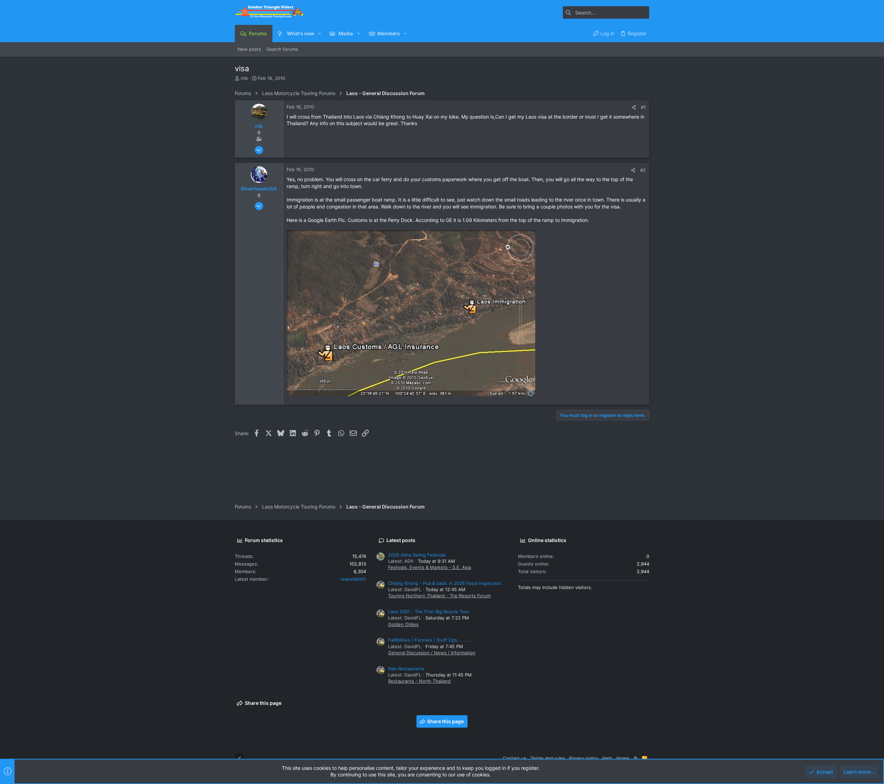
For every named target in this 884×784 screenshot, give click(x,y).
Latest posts (400, 540)
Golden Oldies (403, 624)
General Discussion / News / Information (431, 652)
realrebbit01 (353, 579)
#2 (643, 170)
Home (622, 758)
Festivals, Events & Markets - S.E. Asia (429, 567)
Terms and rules (547, 758)
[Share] (633, 107)
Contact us (514, 758)
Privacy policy (583, 758)
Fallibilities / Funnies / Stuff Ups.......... (429, 640)
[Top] (635, 758)
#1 (643, 107)
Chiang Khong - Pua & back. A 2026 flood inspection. (445, 583)
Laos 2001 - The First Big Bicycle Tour (428, 611)
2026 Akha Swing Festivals (417, 555)
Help (607, 758)
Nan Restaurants (406, 668)
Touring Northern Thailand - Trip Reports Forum (439, 595)
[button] (319, 33)
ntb (244, 78)
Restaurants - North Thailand (419, 681)
